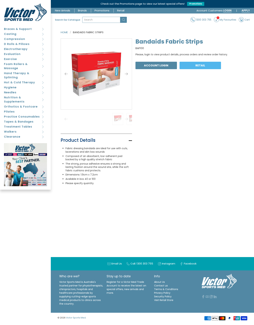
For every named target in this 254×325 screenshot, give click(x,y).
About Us (159, 282)
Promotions (195, 3)
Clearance (12, 137)
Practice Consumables (22, 117)
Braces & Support (18, 29)
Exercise (10, 59)
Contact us (161, 285)
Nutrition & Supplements (14, 99)
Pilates (9, 112)
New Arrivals (62, 10)
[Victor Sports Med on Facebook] (203, 297)
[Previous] (66, 74)
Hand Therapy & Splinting (16, 75)
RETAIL (200, 65)
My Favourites (226, 19)
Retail (120, 10)
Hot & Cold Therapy (19, 82)
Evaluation (12, 54)
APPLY (246, 10)
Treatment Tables (18, 127)
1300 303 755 (203, 19)
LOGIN (227, 10)
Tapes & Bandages (19, 122)
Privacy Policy (162, 293)
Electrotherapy (16, 49)
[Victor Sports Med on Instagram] (211, 297)
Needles (10, 92)
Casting (10, 34)
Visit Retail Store (163, 300)
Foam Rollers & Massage (16, 66)
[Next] (126, 74)
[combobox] (101, 20)
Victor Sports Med (76, 317)
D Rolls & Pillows (17, 44)
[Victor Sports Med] (25, 12)
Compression (14, 39)
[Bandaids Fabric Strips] (96, 74)
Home (64, 32)
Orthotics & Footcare (21, 107)
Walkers (10, 132)
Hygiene (10, 87)
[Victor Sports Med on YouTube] (207, 297)
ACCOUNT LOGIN (156, 65)
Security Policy (163, 296)
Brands (82, 10)
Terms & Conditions (166, 289)
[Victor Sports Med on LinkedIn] (215, 297)
